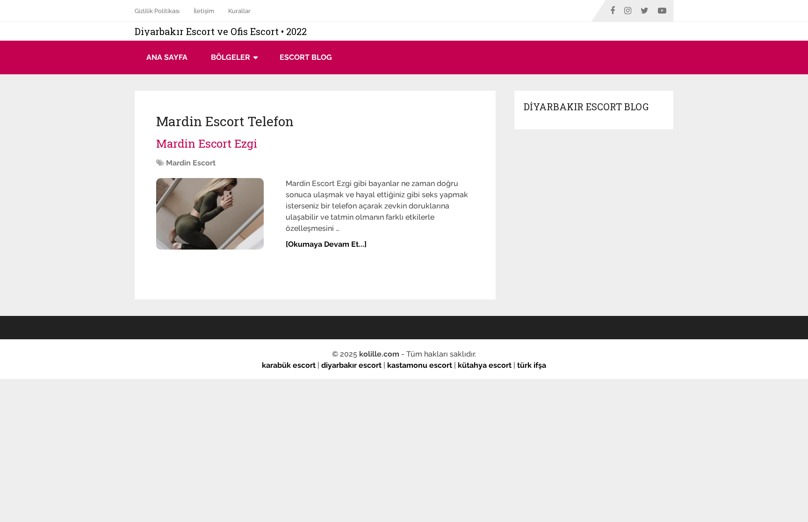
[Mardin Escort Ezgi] (219, 214)
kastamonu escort (419, 365)
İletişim (204, 10)
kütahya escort (485, 365)
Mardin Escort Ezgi (206, 143)
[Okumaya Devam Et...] (326, 244)
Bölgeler (230, 57)
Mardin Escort (191, 162)
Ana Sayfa (167, 57)
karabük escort (289, 365)
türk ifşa (531, 365)
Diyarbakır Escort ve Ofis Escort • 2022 (221, 31)
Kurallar (239, 10)
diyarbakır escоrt (351, 365)
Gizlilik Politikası (157, 10)
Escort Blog (306, 57)
